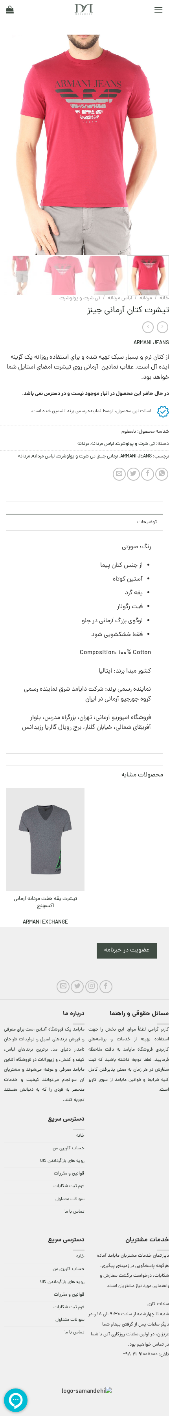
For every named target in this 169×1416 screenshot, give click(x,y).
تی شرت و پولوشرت (79, 298)
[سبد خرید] (10, 9)
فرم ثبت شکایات (68, 1186)
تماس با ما (74, 1211)
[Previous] (156, 145)
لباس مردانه (120, 298)
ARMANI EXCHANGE (45, 922)
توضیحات (147, 522)
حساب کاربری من (68, 1148)
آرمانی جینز (107, 456)
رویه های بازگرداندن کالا (62, 1161)
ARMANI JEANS (151, 343)
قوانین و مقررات (69, 1173)
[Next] (7, 145)
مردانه (146, 298)
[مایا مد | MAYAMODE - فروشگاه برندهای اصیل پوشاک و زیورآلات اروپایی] (84, 9)
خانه (164, 298)
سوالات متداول (69, 1199)
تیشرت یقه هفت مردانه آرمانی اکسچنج (45, 902)
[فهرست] (158, 9)
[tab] (84, 522)
